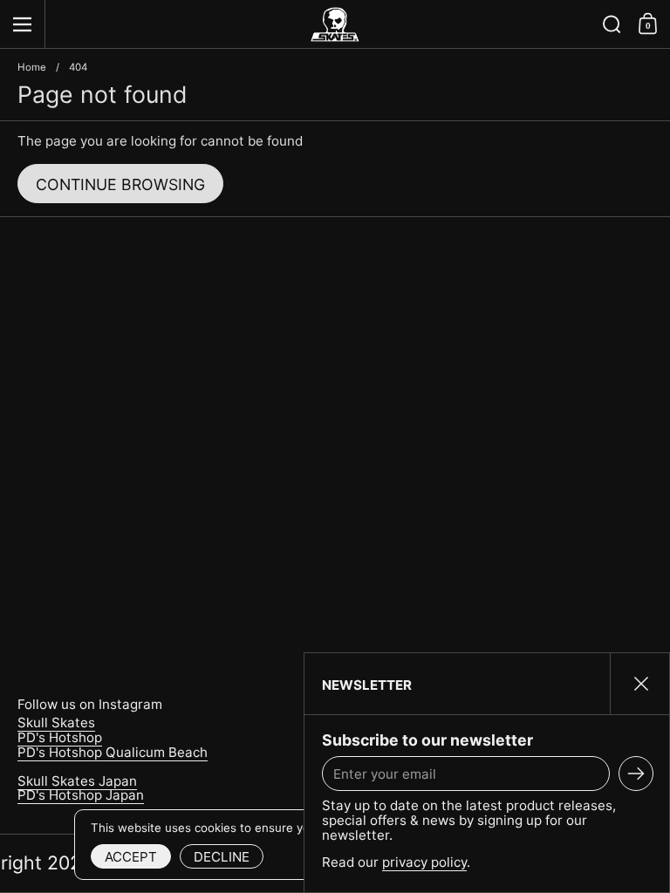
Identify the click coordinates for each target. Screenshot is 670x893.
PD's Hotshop (59, 737)
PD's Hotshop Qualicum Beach (112, 752)
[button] (612, 24)
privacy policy (424, 862)
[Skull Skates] (335, 24)
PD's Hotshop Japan (80, 795)
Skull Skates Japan (77, 781)
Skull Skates (56, 722)
